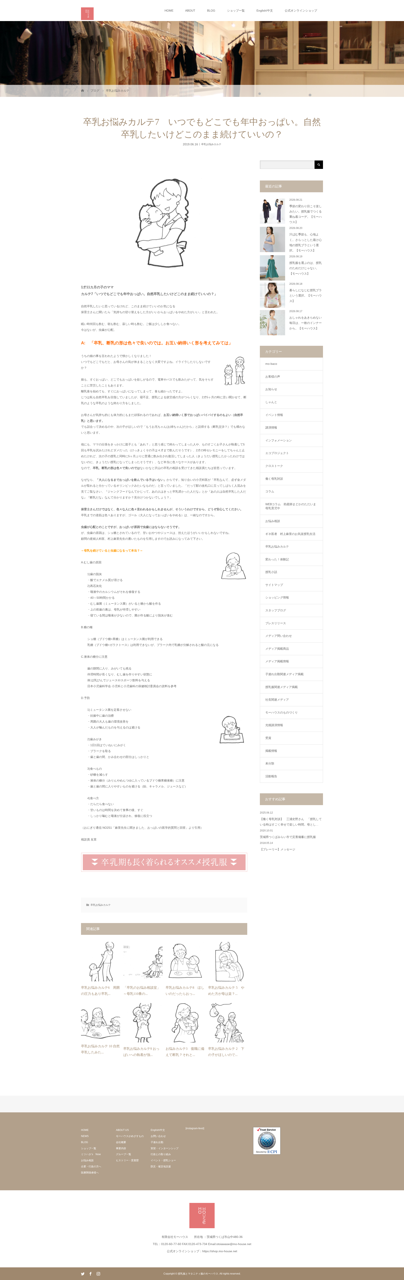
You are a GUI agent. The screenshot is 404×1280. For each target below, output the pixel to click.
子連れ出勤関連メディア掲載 (284, 674)
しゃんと (271, 402)
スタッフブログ (275, 610)
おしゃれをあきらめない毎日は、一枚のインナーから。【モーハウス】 (305, 323)
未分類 (269, 763)
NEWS (85, 1136)
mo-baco (271, 363)
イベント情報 (274, 415)
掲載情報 (271, 750)
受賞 (268, 738)
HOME (169, 10)
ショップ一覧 (236, 10)
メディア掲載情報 (277, 661)
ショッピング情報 (277, 597)
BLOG (211, 10)
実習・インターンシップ (164, 1148)
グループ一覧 (123, 1154)
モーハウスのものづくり (281, 712)
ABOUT (190, 10)
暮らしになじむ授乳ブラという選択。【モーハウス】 (305, 295)
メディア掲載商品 (277, 648)
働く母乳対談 (274, 478)
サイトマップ (274, 585)
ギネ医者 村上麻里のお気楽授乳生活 (290, 534)
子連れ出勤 (157, 1142)
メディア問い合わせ (278, 635)
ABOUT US (122, 1130)
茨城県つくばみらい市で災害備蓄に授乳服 (288, 837)
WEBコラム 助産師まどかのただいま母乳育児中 (290, 506)
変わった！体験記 (277, 559)
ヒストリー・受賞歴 (127, 1160)
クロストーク (274, 466)
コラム (269, 491)
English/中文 (264, 10)
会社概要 (121, 1142)
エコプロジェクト (277, 453)
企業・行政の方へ (91, 1166)
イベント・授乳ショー (163, 1160)
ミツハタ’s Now (91, 1154)
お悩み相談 (272, 521)
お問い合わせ (158, 1136)
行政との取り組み (161, 1154)
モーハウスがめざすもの (130, 1136)
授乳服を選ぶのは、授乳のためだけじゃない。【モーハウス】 (305, 268)
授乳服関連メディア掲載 (281, 687)
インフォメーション (278, 440)
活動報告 (271, 776)
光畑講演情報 (274, 725)
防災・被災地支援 (161, 1166)
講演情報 (271, 427)
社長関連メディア (277, 699)
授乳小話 (271, 572)
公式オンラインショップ (301, 10)
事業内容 (121, 1148)
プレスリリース (275, 623)
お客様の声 (272, 376)
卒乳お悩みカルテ (211, 144)
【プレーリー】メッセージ (277, 849)
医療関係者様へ (90, 1172)
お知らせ (271, 389)
